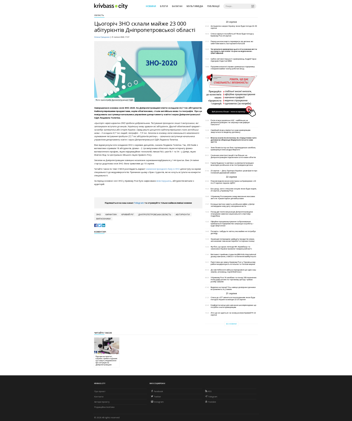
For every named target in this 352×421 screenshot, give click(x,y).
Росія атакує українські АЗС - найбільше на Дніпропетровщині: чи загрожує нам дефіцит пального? (230, 122)
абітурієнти (183, 214)
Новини (151, 6)
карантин (111, 214)
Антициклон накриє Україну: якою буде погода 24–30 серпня (234, 27)
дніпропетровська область (154, 214)
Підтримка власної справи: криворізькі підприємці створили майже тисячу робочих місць (233, 68)
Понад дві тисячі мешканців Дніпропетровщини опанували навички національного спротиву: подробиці (232, 214)
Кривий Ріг (127, 214)
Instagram (159, 401)
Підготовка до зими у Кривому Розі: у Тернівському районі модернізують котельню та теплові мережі (233, 263)
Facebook (158, 391)
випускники (103, 218)
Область (99, 15)
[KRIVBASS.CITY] (111, 6)
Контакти (98, 396)
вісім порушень (163, 180)
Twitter (157, 396)
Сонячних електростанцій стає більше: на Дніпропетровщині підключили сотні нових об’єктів (233, 156)
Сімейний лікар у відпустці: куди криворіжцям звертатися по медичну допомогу (230, 131)
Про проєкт (99, 391)
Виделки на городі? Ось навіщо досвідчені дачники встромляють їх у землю (233, 288)
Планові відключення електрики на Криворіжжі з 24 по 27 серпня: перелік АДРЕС (233, 182)
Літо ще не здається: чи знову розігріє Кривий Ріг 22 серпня (233, 314)
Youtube (212, 401)
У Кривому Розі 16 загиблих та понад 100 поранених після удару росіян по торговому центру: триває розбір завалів (233, 279)
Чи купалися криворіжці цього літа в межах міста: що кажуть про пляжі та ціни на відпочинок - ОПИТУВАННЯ (234, 51)
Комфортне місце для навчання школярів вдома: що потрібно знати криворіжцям (233, 306)
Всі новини (231, 324)
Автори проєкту (102, 401)
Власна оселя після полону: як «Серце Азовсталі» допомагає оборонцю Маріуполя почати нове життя (234, 140)
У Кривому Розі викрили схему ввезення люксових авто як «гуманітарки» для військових (233, 197)
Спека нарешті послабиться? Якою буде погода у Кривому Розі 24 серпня (232, 35)
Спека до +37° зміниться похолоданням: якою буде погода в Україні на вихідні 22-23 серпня (233, 298)
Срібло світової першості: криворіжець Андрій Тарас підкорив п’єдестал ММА (233, 60)
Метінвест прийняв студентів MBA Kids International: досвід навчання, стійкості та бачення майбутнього (233, 255)
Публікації (213, 6)
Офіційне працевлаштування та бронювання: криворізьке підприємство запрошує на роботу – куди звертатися (232, 224)
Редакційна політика (104, 407)
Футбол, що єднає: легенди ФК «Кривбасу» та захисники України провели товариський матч (231, 248)
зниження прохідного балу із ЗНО (163, 168)
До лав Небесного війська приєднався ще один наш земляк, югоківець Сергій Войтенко (233, 271)
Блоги (164, 6)
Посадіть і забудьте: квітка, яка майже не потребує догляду (233, 232)
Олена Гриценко (102, 37)
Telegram (139, 202)
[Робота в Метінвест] (231, 95)
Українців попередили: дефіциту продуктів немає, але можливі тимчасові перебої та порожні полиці (233, 240)
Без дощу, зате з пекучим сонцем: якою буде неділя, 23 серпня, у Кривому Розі (234, 190)
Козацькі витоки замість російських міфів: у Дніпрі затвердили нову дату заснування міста (233, 205)
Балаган (177, 6)
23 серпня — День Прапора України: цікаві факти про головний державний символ (234, 172)
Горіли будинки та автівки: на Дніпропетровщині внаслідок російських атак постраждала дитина (232, 164)
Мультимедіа (195, 6)
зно (98, 214)
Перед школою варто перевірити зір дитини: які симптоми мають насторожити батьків (232, 42)
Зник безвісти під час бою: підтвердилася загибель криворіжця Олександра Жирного (233, 149)
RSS (210, 391)
